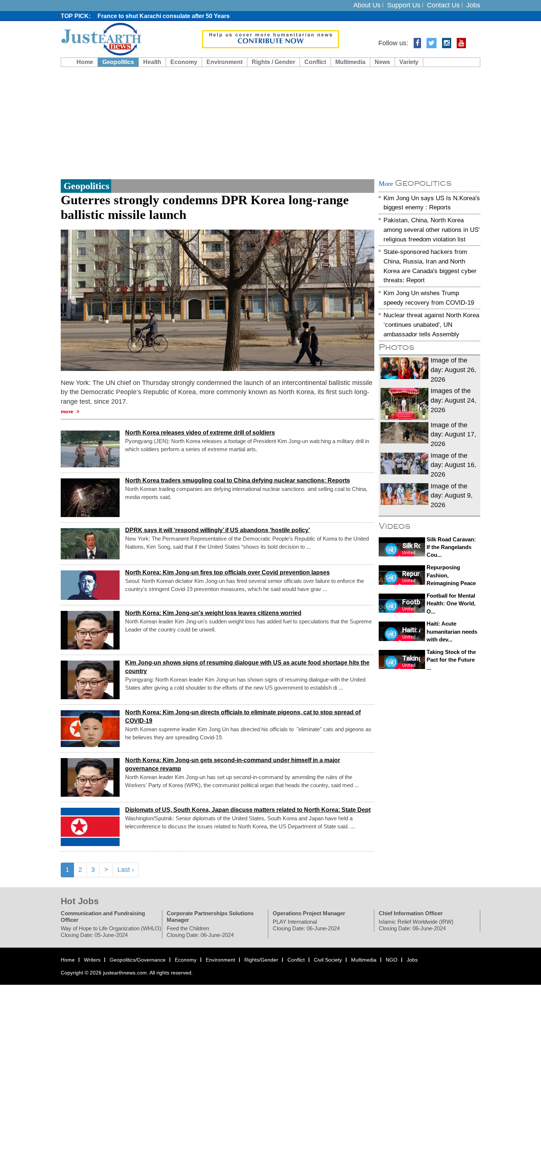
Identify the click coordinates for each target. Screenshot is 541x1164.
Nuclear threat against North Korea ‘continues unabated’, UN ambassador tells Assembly (431, 325)
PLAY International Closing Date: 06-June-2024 (306, 925)
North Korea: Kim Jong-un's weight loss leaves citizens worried (213, 613)
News (382, 62)
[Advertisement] (270, 122)
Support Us (403, 5)
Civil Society (328, 960)
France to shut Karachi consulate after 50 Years (164, 16)
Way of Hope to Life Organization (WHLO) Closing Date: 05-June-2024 (111, 931)
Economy (183, 62)
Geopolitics (118, 62)
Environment (224, 62)
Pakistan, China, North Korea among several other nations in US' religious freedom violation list (431, 230)
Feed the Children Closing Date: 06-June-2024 (200, 931)
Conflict (315, 62)
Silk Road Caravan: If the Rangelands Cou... (451, 547)
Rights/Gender (261, 960)
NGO (391, 960)
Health (152, 62)
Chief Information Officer (411, 913)
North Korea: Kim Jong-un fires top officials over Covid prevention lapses (227, 573)
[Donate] (270, 38)
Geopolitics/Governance (138, 960)
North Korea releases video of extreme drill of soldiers (200, 433)
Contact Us (443, 5)
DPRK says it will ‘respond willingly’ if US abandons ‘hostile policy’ (217, 530)
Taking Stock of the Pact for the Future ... (451, 660)
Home (85, 62)
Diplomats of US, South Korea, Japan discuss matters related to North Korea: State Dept (248, 810)
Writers (92, 960)
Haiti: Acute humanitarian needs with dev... (452, 631)
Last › (125, 869)
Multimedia (350, 62)
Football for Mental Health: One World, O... (451, 603)
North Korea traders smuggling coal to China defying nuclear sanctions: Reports (237, 481)
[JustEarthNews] (101, 38)
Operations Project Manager (309, 913)
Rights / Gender (273, 62)
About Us (367, 5)
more (68, 411)
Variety (408, 62)
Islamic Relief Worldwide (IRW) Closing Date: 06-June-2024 (416, 925)
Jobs (473, 5)
